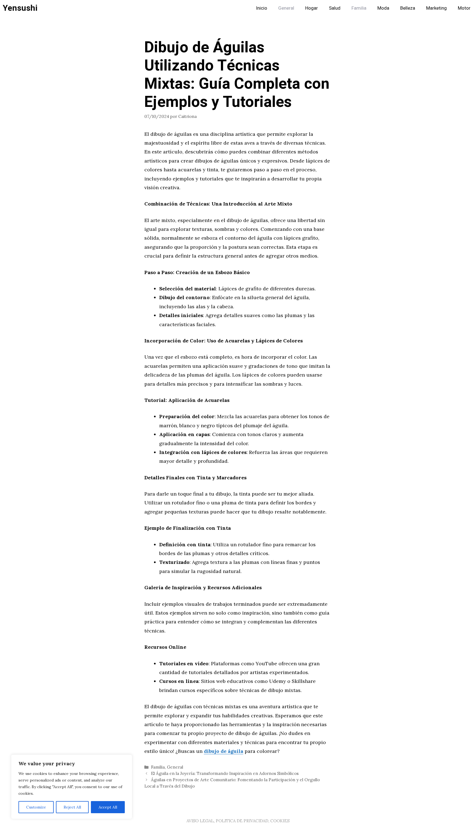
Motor (464, 8)
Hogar (311, 8)
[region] (71, 787)
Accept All (108, 807)
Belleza (407, 8)
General (286, 8)
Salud (334, 8)
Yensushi (20, 8)
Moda (383, 8)
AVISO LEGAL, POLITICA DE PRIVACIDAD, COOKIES (238, 820)
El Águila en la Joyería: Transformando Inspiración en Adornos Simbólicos (225, 773)
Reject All (72, 807)
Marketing (436, 8)
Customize (36, 807)
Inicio (261, 8)
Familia (358, 8)
